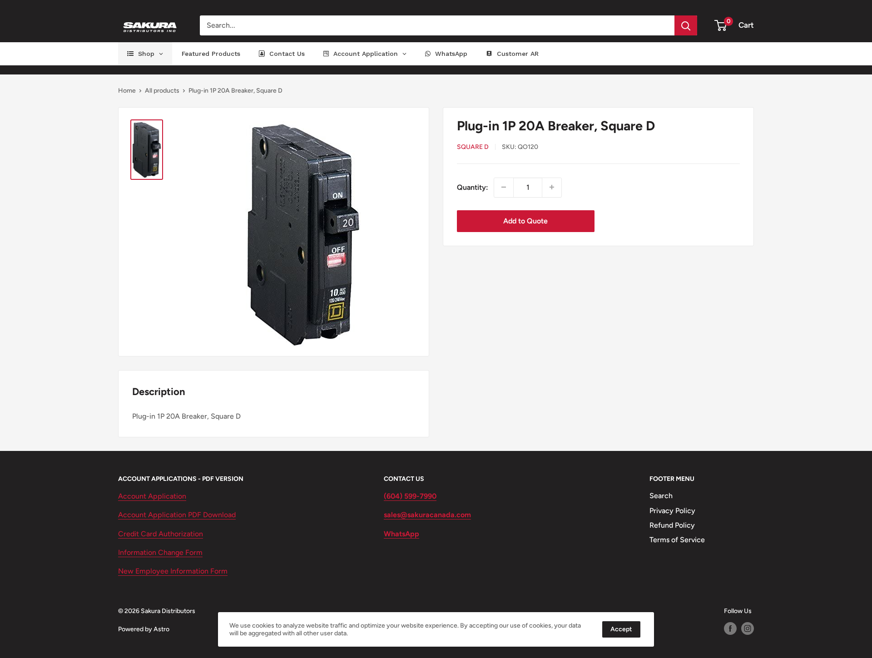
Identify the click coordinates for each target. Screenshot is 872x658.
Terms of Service (677, 539)
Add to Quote (525, 220)
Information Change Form (160, 552)
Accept (621, 629)
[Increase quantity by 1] (551, 187)
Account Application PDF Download (177, 514)
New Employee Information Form (173, 571)
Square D (473, 147)
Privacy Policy (672, 510)
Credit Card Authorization (160, 533)
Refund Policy (672, 525)
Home (127, 90)
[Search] (685, 25)
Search (661, 495)
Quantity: (472, 187)
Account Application (152, 496)
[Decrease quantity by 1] (503, 187)
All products (162, 90)
